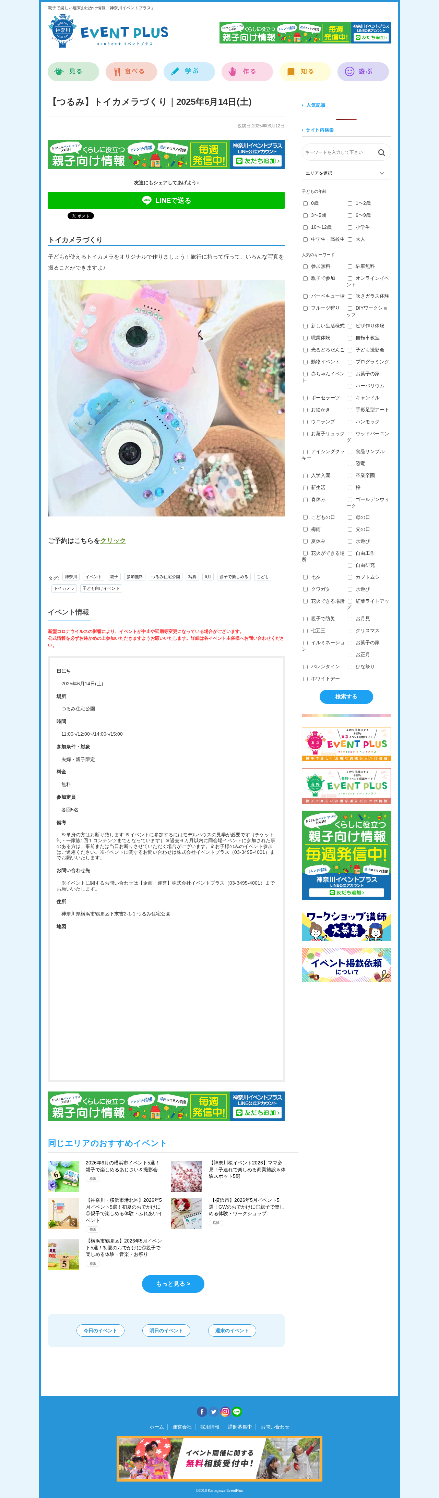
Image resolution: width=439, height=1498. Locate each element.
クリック (113, 540)
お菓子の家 (368, 373)
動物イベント (325, 361)
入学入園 (320, 475)
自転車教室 (368, 337)
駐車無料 (365, 266)
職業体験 (320, 337)
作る (247, 68)
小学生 (363, 227)
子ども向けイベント (101, 588)
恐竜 (360, 463)
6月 (208, 576)
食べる (131, 68)
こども (263, 576)
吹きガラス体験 (372, 296)
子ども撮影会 (370, 349)
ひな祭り (365, 666)
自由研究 (365, 565)
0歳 (315, 203)
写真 (192, 576)
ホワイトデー (325, 678)
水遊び (363, 541)
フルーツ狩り (325, 308)
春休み (318, 499)
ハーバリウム (370, 385)
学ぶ (189, 68)
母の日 (363, 517)
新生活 (318, 487)
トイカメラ (64, 588)
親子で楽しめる (234, 576)
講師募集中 (240, 1427)
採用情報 (210, 1427)
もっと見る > (173, 1284)
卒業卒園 (365, 475)
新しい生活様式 (328, 325)
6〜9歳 (363, 215)
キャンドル (368, 397)
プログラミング (372, 361)
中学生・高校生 (328, 239)
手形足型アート (372, 409)
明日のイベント (166, 1330)
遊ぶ (363, 68)
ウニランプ (323, 421)
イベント (93, 576)
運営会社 (182, 1427)
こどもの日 (323, 517)
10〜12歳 (321, 227)
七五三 (318, 630)
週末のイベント (232, 1330)
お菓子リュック (328, 433)
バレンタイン (325, 666)
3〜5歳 (318, 215)
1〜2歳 (363, 203)
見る (73, 68)
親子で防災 (323, 618)
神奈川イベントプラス (108, 31)
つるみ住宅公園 (165, 576)
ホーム (157, 1427)
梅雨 (316, 529)
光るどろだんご (328, 349)
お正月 (363, 654)
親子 (114, 576)
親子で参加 (323, 278)
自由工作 (365, 553)
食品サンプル (370, 451)
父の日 (363, 529)
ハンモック (368, 421)
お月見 (363, 618)
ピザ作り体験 (370, 325)
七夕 (316, 577)
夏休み (318, 541)
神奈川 (71, 576)
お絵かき (320, 409)
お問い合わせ (275, 1427)
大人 (360, 239)
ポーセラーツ (325, 397)
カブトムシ (368, 577)
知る (305, 68)
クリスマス (368, 630)
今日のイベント (100, 1330)
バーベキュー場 (328, 296)
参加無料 (135, 576)
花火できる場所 (328, 601)
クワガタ (320, 589)
